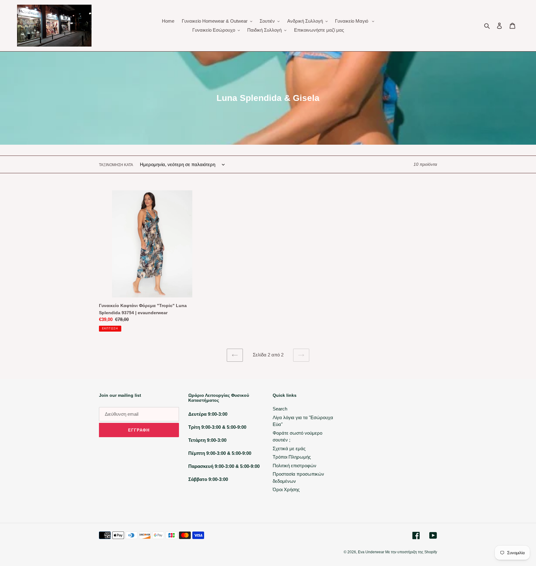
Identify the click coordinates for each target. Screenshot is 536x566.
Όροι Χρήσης (286, 489)
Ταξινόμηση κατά (116, 165)
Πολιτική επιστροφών (294, 465)
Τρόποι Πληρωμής (292, 457)
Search (280, 408)
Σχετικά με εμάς (289, 448)
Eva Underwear (371, 552)
